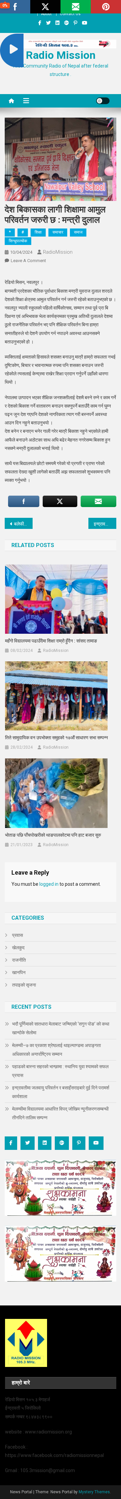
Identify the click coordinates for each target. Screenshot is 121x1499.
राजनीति (19, 960)
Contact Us (70, 13)
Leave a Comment (28, 260)
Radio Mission (60, 55)
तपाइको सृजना (24, 985)
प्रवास (17, 935)
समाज (78, 232)
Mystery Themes (94, 1492)
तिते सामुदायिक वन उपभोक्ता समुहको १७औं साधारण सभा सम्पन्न (56, 737)
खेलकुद (18, 947)
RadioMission (58, 252)
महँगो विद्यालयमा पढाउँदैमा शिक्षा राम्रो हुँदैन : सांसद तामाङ (51, 640)
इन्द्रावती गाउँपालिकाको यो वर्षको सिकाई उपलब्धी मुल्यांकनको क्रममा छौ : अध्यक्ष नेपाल (105, 524)
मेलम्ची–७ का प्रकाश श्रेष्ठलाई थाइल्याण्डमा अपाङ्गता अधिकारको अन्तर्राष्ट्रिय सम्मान (56, 1050)
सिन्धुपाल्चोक (18, 241)
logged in (48, 884)
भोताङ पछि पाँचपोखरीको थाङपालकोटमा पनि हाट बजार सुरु (53, 835)
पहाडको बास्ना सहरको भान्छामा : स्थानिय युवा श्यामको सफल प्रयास (60, 1071)
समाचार (57, 232)
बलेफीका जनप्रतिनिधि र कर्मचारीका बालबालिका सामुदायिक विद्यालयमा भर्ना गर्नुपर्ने (23, 524)
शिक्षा (38, 232)
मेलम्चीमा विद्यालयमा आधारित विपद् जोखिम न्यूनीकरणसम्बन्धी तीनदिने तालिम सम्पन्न (60, 1113)
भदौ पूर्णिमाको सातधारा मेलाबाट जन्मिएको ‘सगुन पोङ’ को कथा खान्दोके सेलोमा (60, 1028)
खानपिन (19, 972)
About (46, 13)
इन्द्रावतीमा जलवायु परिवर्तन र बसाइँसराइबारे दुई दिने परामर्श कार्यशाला (60, 1092)
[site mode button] (103, 100)
